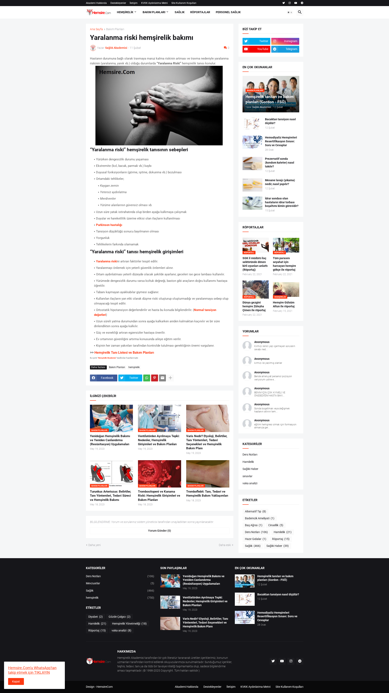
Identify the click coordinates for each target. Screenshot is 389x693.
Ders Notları (250, 454)
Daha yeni (94, 545)
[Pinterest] (154, 378)
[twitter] (283, 3)
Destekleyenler (118, 3)
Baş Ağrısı (253, 525)
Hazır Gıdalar (255, 539)
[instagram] (290, 3)
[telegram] (302, 3)
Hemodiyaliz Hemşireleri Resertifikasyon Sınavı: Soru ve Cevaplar (281, 141)
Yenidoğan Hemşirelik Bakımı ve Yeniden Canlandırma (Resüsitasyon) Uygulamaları (110, 440)
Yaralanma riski (106, 261)
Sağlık (253, 545)
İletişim (134, 3)
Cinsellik (275, 525)
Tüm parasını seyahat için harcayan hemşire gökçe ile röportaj (284, 264)
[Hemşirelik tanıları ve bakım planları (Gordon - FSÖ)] (245, 581)
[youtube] (295, 3)
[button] (289, 12)
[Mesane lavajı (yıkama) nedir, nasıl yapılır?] (252, 185)
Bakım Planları (115, 29)
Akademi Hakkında (96, 3)
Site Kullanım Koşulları (183, 3)
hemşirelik (134, 367)
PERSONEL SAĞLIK (228, 12)
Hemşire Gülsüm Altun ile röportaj (284, 304)
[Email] (162, 378)
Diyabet (95, 616)
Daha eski (225, 545)
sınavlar (247, 476)
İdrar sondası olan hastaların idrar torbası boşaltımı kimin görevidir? (281, 202)
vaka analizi (250, 483)
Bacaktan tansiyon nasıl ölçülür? (280, 121)
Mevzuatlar (120, 583)
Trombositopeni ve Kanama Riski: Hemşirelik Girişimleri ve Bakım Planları (159, 496)
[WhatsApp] (146, 378)
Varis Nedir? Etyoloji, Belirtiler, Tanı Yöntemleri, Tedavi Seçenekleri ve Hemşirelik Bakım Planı (206, 442)
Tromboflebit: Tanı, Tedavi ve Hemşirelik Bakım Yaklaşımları (207, 493)
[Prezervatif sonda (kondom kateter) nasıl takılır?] (252, 163)
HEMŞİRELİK (125, 12)
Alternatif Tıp (255, 511)
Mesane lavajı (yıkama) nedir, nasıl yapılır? (280, 182)
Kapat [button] (16, 681)
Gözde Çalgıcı (119, 616)
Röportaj (281, 539)
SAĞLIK (180, 12)
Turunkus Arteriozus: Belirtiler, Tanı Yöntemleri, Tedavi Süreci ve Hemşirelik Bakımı (110, 496)
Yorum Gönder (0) (159, 530)
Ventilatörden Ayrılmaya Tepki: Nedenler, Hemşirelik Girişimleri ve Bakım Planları (159, 440)
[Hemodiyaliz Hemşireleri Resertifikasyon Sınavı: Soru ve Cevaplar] (252, 142)
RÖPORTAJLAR (200, 12)
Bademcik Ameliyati (259, 518)
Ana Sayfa (96, 29)
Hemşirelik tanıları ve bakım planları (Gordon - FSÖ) (275, 578)
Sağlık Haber (250, 469)
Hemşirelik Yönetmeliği (129, 623)
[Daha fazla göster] (170, 378)
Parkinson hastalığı (109, 225)
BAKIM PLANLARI (154, 12)
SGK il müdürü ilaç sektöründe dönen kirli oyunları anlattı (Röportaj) (255, 264)
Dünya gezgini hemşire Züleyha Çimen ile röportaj (254, 306)
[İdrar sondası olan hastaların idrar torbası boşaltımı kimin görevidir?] (252, 203)
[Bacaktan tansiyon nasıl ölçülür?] (252, 124)
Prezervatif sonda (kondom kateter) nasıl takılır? (279, 162)
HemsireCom (104, 686)
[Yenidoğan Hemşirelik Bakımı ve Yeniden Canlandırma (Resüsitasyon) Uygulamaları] (170, 581)
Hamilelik (248, 461)
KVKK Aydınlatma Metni (154, 3)
